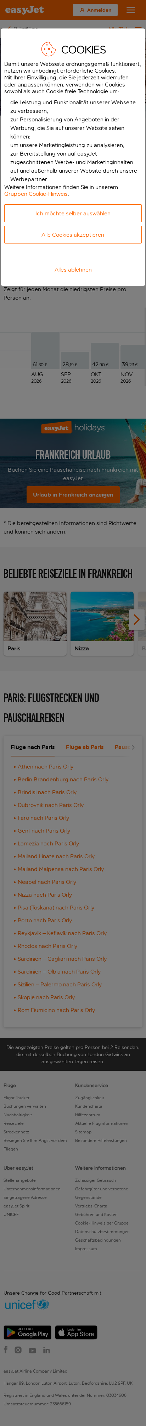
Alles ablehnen (73, 269)
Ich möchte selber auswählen (73, 213)
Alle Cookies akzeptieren (72, 234)
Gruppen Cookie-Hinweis (36, 193)
